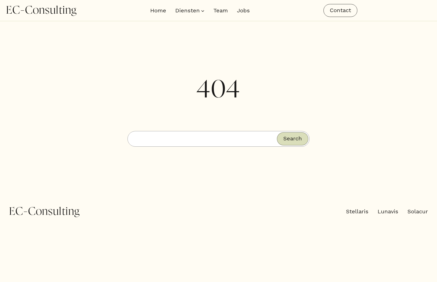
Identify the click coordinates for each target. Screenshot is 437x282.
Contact (340, 10)
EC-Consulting (41, 10)
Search (292, 138)
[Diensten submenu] (202, 10)
